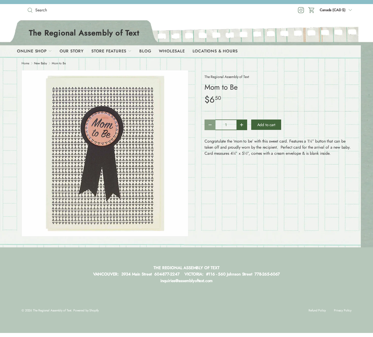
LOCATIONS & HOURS (215, 51)
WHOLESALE (172, 51)
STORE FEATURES (108, 51)
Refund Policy (317, 310)
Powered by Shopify (86, 310)
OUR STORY (72, 51)
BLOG (145, 51)
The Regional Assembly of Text (227, 76)
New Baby (40, 63)
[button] (311, 10)
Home (25, 63)
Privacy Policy (342, 310)
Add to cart (266, 125)
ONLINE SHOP (32, 51)
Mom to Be (59, 63)
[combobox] (62, 10)
